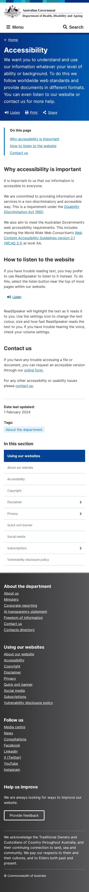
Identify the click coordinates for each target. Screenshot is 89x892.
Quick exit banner (19, 525)
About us (11, 593)
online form (33, 370)
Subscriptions (17, 548)
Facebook (12, 745)
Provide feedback (24, 815)
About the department (24, 429)
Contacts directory (19, 630)
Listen (15, 112)
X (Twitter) (12, 757)
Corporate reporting (20, 605)
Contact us (19, 153)
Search (76, 27)
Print (34, 112)
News (8, 733)
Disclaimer (14, 502)
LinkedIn (10, 751)
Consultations (15, 739)
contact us (24, 386)
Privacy (12, 513)
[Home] (44, 11)
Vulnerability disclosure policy (28, 559)
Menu (17, 27)
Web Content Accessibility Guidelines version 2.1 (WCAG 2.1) (43, 238)
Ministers (11, 599)
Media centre (14, 727)
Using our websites (23, 456)
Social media (16, 536)
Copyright (14, 490)
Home (13, 40)
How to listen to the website (33, 146)
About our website (20, 467)
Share (52, 112)
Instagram (12, 769)
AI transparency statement (25, 611)
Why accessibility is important (34, 139)
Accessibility (16, 479)
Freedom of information (23, 617)
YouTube (11, 763)
